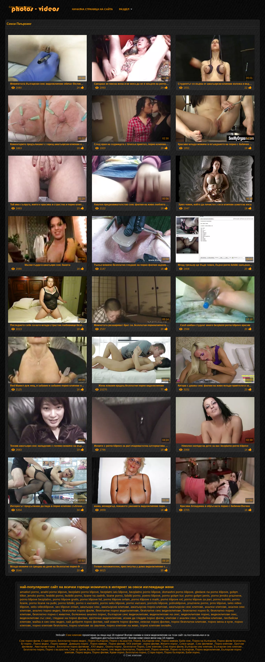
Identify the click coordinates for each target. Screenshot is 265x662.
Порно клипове (160, 649)
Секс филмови (204, 643)
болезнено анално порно (89, 614)
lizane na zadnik (94, 595)
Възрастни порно (97, 649)
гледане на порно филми (70, 618)
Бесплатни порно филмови (73, 646)
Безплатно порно (34, 649)
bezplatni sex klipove (114, 591)
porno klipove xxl (172, 599)
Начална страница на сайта (92, 9)
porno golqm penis (197, 595)
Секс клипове (74, 635)
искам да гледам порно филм (143, 618)
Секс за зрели (77, 649)
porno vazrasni (136, 603)
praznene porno (197, 603)
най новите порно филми (121, 621)
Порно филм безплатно (231, 640)
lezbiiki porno (73, 595)
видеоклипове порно (195, 614)
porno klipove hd (91, 599)
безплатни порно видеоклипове (117, 610)
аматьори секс (90, 606)
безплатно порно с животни (51, 614)
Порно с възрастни (121, 640)
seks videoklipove (42, 606)
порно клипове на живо (122, 625)
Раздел (124, 9)
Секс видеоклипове (20, 7)
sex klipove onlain (66, 606)
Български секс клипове (199, 646)
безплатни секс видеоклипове (160, 610)
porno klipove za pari (198, 599)
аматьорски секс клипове (186, 606)
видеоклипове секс (224, 614)
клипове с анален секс (180, 618)
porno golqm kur (172, 595)
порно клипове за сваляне (87, 625)
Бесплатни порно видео (72, 640)
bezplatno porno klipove (144, 591)
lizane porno (115, 595)
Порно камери (169, 640)
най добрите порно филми (84, 621)
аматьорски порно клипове (149, 606)
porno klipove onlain (117, 599)
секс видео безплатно (122, 649)
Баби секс (185, 640)
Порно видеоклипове (207, 649)
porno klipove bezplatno (35, 599)
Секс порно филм (29, 640)
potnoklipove (177, 603)
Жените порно (169, 643)
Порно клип (143, 649)
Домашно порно (79, 643)
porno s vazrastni (87, 603)
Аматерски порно (45, 646)
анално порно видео (46, 610)
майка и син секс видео (48, 621)
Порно (137, 640)
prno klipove (218, 603)
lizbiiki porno (132, 595)
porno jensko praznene (226, 595)
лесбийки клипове (210, 618)
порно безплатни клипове (188, 621)
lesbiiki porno (54, 595)
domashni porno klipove (177, 591)
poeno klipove (151, 595)
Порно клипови (224, 643)
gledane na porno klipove (211, 591)
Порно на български (204, 640)
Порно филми (117, 643)
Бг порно (26, 643)
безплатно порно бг (196, 610)
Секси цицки (187, 643)
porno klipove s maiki (145, 599)
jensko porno (36, 595)
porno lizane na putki (43, 603)
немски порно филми (155, 621)
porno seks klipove (112, 603)
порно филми (151, 643)
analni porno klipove (54, 591)
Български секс (151, 640)
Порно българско (98, 640)
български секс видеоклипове (128, 614)
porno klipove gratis (65, 599)
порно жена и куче (220, 621)
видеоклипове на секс (164, 614)
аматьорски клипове (115, 606)
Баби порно (193, 652)
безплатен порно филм (78, 610)
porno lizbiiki (66, 603)
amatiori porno (29, 591)
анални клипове (215, 606)
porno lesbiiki (221, 599)
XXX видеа (97, 646)
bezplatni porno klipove (84, 591)
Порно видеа (41, 643)
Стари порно (49, 640)
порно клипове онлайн (155, 625)
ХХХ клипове (134, 643)
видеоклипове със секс (35, 618)
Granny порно (113, 646)
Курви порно (117, 652)
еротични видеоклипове (105, 618)
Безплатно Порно (134, 646)
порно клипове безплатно (50, 625)
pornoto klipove (157, 603)
